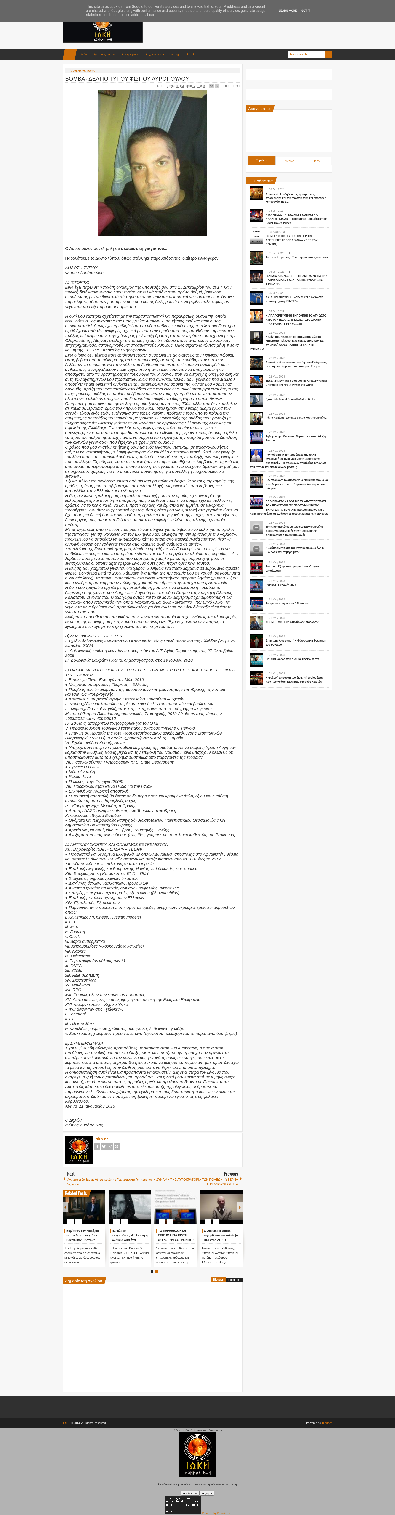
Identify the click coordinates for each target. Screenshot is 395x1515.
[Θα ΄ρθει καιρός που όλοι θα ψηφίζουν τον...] (256, 660)
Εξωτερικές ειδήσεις (104, 54)
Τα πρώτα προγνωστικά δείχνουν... (288, 603)
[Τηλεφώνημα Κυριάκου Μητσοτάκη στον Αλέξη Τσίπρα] (256, 437)
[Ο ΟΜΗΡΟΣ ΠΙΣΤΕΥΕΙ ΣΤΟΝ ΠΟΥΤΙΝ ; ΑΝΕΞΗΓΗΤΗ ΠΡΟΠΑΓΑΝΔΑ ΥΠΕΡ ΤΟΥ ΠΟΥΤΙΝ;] (256, 237)
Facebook (97, 1146)
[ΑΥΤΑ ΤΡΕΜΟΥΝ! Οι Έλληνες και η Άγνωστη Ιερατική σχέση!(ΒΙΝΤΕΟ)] (256, 298)
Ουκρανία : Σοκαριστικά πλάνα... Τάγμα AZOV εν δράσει (129, 1235)
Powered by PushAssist (216, 1513)
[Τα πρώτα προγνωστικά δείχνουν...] (256, 604)
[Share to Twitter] (94, 1211)
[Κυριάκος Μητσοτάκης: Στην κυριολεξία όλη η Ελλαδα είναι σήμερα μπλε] (256, 549)
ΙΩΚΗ (66, 1423)
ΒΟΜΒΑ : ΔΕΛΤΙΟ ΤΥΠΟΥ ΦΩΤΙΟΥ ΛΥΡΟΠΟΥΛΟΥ (127, 78)
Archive (289, 161)
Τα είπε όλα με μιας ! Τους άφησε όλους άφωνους (297, 257)
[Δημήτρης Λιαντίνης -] (256, 641)
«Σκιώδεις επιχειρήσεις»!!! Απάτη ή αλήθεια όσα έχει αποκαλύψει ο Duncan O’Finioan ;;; (221, 1240)
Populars (261, 160)
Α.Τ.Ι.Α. (191, 54)
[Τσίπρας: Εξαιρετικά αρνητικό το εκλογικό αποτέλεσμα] (256, 567)
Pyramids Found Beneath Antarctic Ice (291, 399)
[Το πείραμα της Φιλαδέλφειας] (84, 1207)
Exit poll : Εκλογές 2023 (281, 585)
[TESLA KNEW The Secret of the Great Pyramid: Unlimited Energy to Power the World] (256, 381)
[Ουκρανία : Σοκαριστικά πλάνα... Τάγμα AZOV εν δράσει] (130, 1207)
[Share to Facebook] (88, 1211)
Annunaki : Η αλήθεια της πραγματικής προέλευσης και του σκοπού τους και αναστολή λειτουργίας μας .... (296, 198)
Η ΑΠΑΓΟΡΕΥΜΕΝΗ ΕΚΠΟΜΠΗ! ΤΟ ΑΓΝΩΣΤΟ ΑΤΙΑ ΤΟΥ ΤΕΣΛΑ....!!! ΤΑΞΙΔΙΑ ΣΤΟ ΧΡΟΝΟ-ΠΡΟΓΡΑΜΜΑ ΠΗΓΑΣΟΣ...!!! (296, 319)
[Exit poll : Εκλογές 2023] (256, 586)
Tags (317, 161)
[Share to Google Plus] (100, 1211)
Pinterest (117, 1146)
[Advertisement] (249, 22)
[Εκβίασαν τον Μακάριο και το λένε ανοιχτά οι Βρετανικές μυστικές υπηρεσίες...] (175, 1207)
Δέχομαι (207, 1493)
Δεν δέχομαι (190, 1493)
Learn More (288, 10)
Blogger (218, 1279)
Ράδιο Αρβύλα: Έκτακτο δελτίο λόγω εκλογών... (296, 417)
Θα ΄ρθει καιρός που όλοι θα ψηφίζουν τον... (293, 659)
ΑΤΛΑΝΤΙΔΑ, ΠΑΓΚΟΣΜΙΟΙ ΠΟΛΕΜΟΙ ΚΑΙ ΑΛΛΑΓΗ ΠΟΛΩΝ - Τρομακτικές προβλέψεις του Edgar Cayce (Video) (296, 219)
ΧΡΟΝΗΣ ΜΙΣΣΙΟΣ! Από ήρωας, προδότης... (293, 622)
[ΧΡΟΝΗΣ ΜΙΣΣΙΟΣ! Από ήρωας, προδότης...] (256, 623)
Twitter (104, 1146)
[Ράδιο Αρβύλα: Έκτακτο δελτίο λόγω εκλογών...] (256, 418)
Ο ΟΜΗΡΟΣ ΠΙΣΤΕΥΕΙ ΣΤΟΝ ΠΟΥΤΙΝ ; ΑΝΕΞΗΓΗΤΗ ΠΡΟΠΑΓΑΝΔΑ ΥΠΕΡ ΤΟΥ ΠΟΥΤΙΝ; (292, 240)
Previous (65, 1207)
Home (70, 54)
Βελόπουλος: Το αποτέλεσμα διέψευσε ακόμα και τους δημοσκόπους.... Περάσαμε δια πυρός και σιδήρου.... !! (297, 484)
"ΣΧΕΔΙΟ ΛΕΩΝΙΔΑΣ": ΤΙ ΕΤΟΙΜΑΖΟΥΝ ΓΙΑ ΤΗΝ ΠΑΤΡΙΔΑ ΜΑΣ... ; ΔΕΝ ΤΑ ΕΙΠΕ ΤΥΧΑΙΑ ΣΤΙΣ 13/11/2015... (297, 280)
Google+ (110, 1146)
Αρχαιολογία (153, 54)
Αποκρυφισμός (131, 54)
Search (328, 54)
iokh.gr (159, 86)
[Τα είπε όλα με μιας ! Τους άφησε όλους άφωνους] (256, 258)
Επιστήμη (175, 54)
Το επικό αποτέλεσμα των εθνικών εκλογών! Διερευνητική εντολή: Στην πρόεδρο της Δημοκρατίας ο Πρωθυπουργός (294, 531)
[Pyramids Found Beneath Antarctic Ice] (256, 400)
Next (240, 1207)
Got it (305, 10)
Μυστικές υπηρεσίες (82, 70)
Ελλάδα (82, 54)
